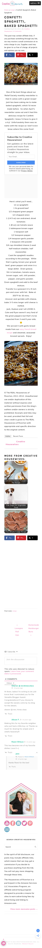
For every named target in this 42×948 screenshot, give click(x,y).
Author (7, 436)
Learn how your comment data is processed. (19, 672)
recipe (12, 10)
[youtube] (7, 825)
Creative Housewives (15, 443)
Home (6, 10)
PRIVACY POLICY (27, 943)
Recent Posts (18, 436)
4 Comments (17, 31)
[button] (35, 3)
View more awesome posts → (24, 909)
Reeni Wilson (29, 757)
